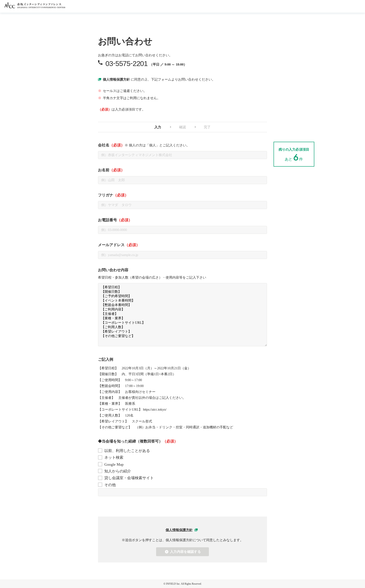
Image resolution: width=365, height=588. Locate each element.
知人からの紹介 (117, 471)
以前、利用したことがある (127, 451)
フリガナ (113, 195)
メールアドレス (119, 245)
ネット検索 (113, 457)
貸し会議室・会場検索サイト (129, 478)
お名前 (111, 170)
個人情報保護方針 (116, 79)
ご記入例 (105, 359)
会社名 (144, 145)
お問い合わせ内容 (113, 270)
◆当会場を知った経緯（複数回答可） (138, 441)
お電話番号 (115, 220)
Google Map (114, 464)
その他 (110, 485)
